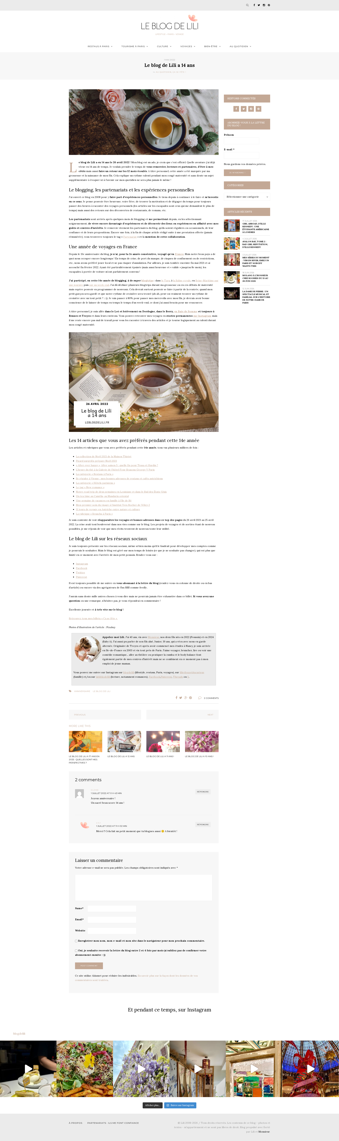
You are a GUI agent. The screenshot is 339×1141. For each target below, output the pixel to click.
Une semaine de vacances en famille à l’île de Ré (104, 500)
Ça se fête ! (179, 72)
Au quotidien (239, 46)
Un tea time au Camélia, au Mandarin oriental (102, 496)
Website (80, 930)
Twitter (80, 572)
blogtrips (147, 280)
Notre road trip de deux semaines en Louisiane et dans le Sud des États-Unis (121, 491)
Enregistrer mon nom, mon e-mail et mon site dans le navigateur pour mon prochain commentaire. (141, 940)
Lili (98, 823)
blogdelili (128, 672)
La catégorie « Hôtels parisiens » (95, 482)
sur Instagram (202, 315)
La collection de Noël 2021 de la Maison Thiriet (103, 456)
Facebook (81, 568)
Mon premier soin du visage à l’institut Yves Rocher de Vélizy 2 (113, 505)
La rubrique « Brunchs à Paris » (94, 513)
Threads (178, 676)
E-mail (229, 149)
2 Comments (211, 698)
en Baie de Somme (185, 311)
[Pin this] (191, 697)
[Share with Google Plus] (186, 697)
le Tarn (165, 280)
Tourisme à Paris (133, 46)
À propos (75, 1123)
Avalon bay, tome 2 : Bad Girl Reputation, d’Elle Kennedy (255, 244)
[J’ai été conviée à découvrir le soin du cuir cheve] (198, 1069)
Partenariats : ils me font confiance (113, 1123)
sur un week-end (99, 285)
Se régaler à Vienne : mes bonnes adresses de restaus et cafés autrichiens (119, 478)
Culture (162, 46)
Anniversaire (82, 691)
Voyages (186, 46)
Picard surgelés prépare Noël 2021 (96, 460)
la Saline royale (182, 280)
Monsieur (153, 637)
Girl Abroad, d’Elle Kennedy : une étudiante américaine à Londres (255, 227)
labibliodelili (103, 676)
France (179, 254)
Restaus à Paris (98, 46)
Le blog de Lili (101, 691)
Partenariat (130, 236)
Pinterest (81, 577)
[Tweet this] (180, 697)
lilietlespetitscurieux (192, 672)
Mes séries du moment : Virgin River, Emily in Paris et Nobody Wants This (255, 261)
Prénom (229, 134)
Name (79, 908)
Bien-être (211, 46)
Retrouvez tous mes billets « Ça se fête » (93, 618)
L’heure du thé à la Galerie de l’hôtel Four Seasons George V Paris (115, 469)
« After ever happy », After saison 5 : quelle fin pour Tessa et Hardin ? (117, 465)
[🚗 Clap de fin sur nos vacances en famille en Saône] (141, 1069)
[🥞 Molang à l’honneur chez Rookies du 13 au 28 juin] (28, 1069)
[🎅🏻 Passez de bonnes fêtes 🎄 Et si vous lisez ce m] (310, 1069)
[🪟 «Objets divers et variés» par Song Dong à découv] (254, 1069)
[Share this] (175, 697)
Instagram (82, 563)
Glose (95, 790)
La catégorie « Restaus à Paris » (94, 474)
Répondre (203, 792)
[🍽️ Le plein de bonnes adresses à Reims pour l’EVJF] (84, 1069)
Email (79, 919)
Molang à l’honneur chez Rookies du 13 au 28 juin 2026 (255, 278)
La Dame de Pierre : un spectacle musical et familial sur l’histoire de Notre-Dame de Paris (256, 297)
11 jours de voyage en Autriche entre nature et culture (108, 509)
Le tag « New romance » (90, 487)
